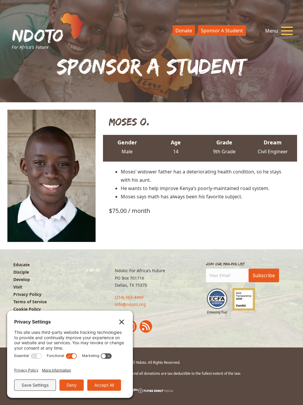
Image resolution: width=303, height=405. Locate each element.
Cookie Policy (27, 309)
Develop (21, 279)
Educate (21, 264)
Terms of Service (30, 301)
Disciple (21, 272)
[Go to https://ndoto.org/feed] (146, 326)
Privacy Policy (27, 294)
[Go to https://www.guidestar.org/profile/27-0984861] (244, 299)
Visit (17, 287)
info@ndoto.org (130, 304)
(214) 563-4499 (129, 297)
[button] (277, 31)
